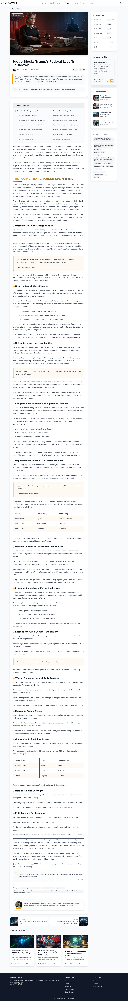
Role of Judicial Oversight (26, 139)
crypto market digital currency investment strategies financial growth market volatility (103, 145)
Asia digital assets (98, 174)
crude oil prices (97, 155)
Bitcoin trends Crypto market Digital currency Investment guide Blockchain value (103, 159)
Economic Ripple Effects (25, 134)
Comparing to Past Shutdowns (62, 134)
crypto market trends (99, 152)
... (105, 174)
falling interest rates (99, 166)
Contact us (37, 905)
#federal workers (35, 888)
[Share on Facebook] (76, 69)
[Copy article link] (83, 69)
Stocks (90, 3)
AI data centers (97, 163)
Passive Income (55, 3)
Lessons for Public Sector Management (30, 129)
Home (95, 981)
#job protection (60, 888)
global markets (97, 149)
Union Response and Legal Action (63, 115)
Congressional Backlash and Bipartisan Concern (32, 120)
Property (68, 3)
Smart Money (79, 3)
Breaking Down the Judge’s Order (63, 111)
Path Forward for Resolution (61, 139)
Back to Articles (16, 9)
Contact (95, 983)
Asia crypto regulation (99, 171)
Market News (18, 15)
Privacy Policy (97, 986)
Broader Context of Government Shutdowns (31, 125)
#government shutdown (48, 888)
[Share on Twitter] (73, 69)
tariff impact (97, 177)
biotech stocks (97, 169)
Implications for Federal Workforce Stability (66, 120)
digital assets (109, 166)
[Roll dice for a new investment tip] (111, 80)
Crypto (43, 3)
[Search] (120, 3)
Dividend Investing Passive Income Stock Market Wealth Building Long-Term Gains (103, 140)
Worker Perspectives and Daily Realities (65, 129)
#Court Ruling (24, 888)
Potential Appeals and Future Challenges (65, 125)
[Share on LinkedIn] (80, 69)
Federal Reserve (108, 163)
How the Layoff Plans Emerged (27, 115)
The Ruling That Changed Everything (28, 111)
